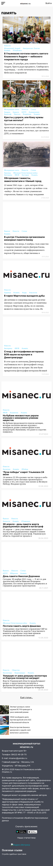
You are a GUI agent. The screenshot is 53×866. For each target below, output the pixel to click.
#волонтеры (7, 673)
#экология (33, 293)
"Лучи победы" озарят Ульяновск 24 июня (23, 473)
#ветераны (8, 175)
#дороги (16, 112)
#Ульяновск (17, 50)
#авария (7, 112)
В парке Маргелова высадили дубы (24, 295)
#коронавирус (20, 673)
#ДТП (24, 112)
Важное (7, 231)
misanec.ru (7, 772)
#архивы (7, 173)
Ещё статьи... (26, 697)
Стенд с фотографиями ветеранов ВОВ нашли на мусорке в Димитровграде (24, 354)
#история (25, 175)
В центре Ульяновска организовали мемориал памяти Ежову (24, 238)
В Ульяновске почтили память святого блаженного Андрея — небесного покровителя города (26, 56)
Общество (16, 670)
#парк (24, 293)
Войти (49, 3)
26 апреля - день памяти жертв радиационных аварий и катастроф (23, 525)
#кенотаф (7, 114)
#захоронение (34, 112)
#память (7, 50)
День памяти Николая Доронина (21, 576)
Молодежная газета (11, 109)
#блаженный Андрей (12, 48)
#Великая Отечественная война (25, 173)
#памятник (27, 114)
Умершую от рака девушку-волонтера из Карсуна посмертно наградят (25, 676)
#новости (6, 521)
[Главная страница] (25, 3)
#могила (17, 114)
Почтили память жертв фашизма (22, 626)
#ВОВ (17, 175)
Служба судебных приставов (14, 854)
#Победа (25, 469)
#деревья (7, 293)
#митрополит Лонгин (31, 48)
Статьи (33, 109)
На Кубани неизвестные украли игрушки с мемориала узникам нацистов (21, 417)
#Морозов (14, 573)
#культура (6, 469)
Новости (7, 46)
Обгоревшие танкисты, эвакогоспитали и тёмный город (22, 179)
